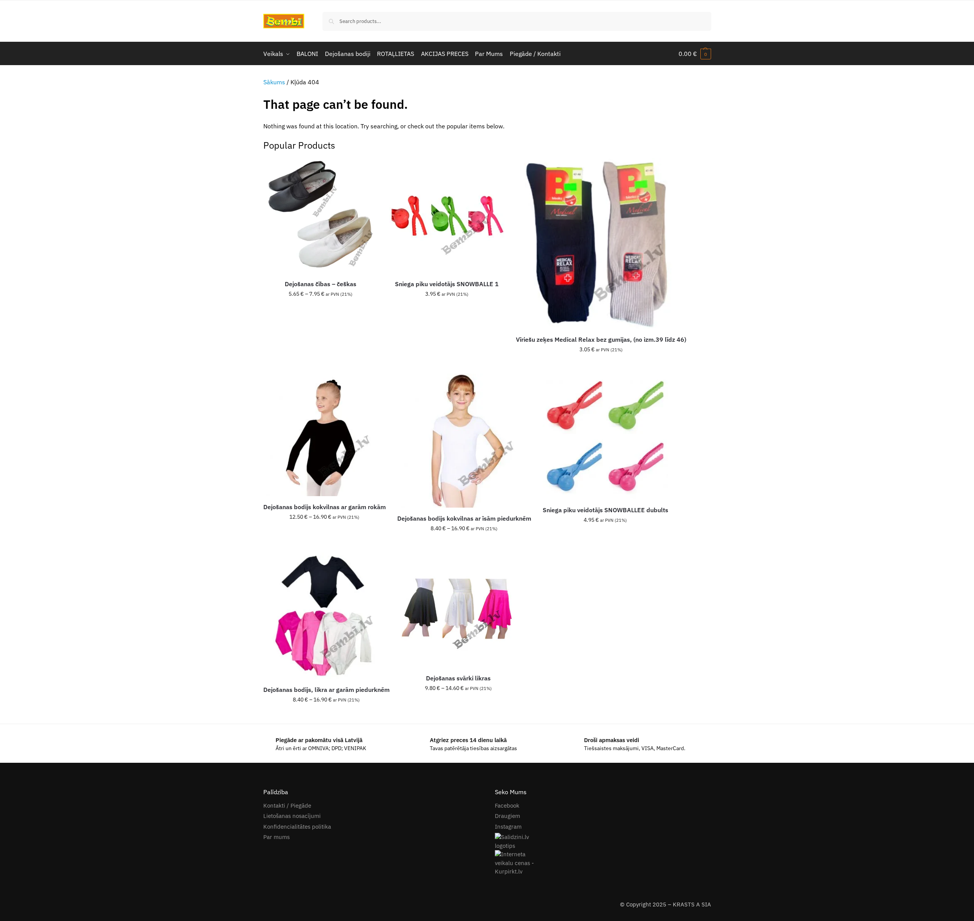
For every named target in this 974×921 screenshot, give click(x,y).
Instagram (508, 826)
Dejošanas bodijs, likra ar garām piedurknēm (326, 689)
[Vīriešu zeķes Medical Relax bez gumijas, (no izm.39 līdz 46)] (601, 243)
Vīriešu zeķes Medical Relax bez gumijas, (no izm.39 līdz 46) (601, 339)
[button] (695, 53)
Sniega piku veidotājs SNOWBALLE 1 (447, 284)
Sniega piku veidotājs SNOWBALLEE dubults (605, 510)
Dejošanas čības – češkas (320, 284)
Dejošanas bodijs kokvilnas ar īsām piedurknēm (464, 518)
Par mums (276, 837)
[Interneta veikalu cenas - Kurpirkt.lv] (603, 863)
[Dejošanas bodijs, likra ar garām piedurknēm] (326, 615)
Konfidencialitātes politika (297, 826)
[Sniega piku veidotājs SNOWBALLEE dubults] (605, 436)
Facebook (507, 805)
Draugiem (507, 815)
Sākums (274, 82)
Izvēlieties (321, 310)
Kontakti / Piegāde (287, 805)
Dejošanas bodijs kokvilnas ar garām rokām (324, 507)
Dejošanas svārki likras (458, 678)
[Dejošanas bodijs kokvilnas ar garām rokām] (324, 435)
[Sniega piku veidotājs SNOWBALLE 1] (447, 215)
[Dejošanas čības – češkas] (320, 215)
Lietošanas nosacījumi (292, 815)
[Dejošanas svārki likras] (458, 609)
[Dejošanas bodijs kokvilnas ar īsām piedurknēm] (464, 441)
